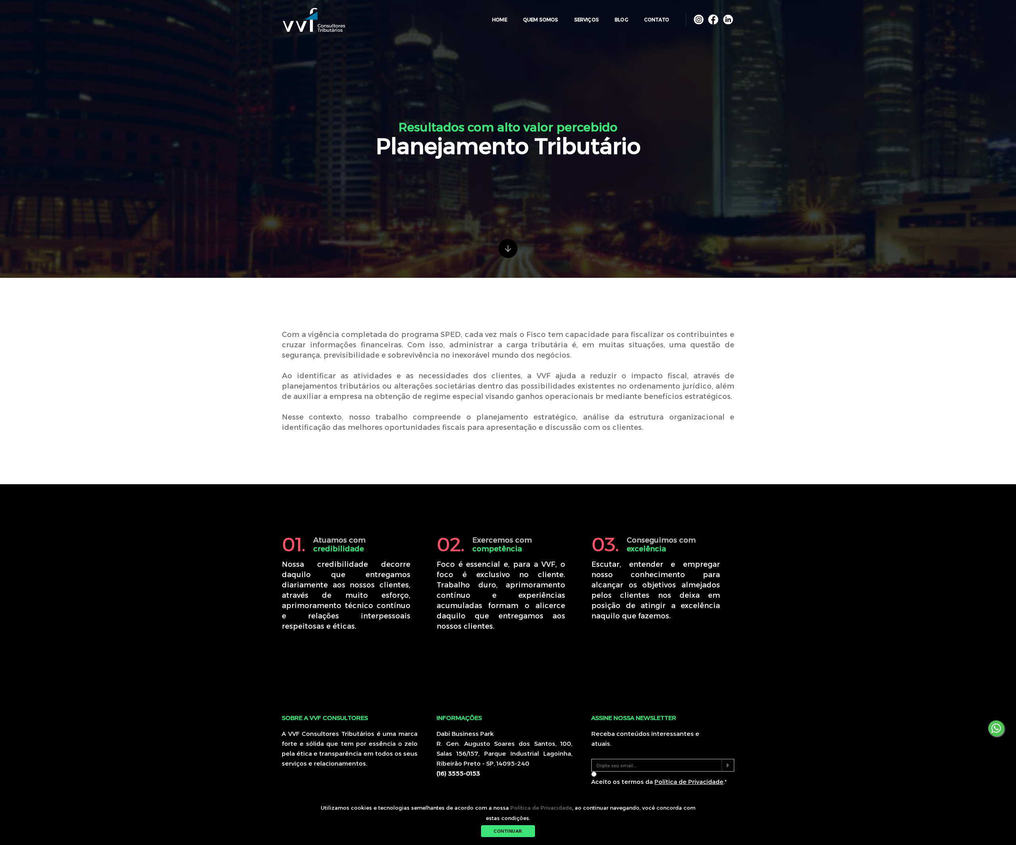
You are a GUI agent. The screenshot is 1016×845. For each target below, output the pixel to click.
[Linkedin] (728, 19)
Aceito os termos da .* (659, 781)
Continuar (508, 831)
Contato (656, 20)
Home (499, 20)
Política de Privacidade (541, 808)
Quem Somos (540, 20)
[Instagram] (699, 19)
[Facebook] (714, 19)
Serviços (586, 20)
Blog (621, 20)
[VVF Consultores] (314, 20)
